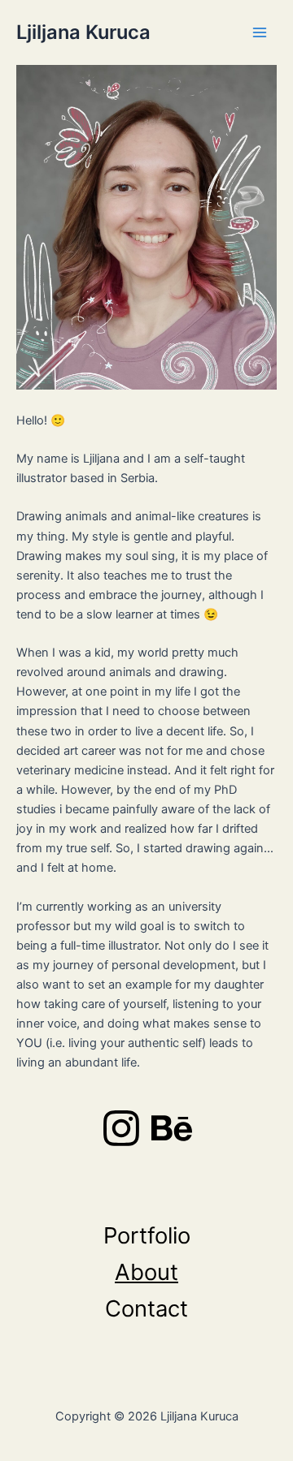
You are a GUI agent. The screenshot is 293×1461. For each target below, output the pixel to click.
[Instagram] (121, 1128)
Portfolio (146, 1235)
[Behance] (171, 1128)
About (146, 1272)
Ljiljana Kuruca (83, 32)
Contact (146, 1308)
